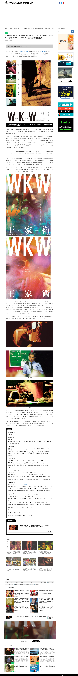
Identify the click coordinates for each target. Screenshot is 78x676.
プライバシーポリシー (9, 675)
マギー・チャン (23, 484)
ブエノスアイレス (10, 584)
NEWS (6, 32)
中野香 (16, 584)
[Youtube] (63, 3)
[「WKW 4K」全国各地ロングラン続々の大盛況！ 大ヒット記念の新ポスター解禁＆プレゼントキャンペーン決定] (29, 561)
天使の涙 (21, 584)
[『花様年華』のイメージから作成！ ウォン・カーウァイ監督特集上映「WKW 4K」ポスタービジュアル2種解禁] (29, 545)
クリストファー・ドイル (34, 582)
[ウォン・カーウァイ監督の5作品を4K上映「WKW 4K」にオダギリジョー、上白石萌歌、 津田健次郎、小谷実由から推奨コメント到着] (45, 561)
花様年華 (36, 584)
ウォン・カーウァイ (24, 51)
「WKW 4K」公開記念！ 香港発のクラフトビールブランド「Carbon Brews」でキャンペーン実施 (13, 568)
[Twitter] (61, 3)
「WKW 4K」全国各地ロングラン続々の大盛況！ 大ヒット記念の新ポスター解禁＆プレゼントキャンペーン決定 (29, 568)
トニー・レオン (39, 55)
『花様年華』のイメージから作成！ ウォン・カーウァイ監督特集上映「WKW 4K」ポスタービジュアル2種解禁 (29, 553)
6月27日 (12, 582)
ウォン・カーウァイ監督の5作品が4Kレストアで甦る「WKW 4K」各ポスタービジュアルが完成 (13, 552)
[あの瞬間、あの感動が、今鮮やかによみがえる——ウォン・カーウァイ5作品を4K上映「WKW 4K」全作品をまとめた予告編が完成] (45, 545)
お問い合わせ (19, 675)
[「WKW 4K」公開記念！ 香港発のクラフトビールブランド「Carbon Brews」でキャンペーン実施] (13, 561)
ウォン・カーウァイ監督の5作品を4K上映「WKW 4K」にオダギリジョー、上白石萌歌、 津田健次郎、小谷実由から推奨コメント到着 (46, 568)
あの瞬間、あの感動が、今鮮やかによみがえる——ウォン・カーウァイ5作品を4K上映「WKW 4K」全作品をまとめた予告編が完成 (46, 553)
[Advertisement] (39, 16)
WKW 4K (44, 51)
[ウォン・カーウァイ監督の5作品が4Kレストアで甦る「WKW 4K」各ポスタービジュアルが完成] (13, 545)
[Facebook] (59, 3)
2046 (7, 582)
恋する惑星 (27, 584)
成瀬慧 (32, 584)
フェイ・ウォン (51, 582)
